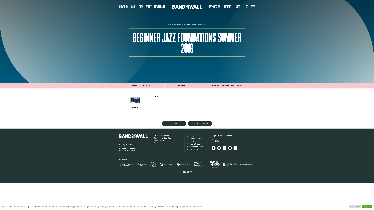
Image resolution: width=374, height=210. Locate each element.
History (228, 6)
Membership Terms (196, 146)
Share (133, 107)
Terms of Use (193, 144)
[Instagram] (224, 148)
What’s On (123, 6)
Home (169, 24)
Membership (159, 6)
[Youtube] (230, 148)
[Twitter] (219, 148)
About (149, 6)
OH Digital (131, 150)
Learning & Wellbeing (135, 100)
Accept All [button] (367, 206)
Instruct (132, 148)
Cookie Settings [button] (355, 206)
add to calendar (200, 123)
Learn (140, 6)
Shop (238, 6)
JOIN (217, 141)
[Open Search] (247, 6)
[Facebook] (214, 148)
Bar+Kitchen (214, 6)
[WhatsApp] (235, 148)
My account (192, 149)
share (174, 123)
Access (190, 135)
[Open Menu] (253, 6)
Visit (133, 6)
